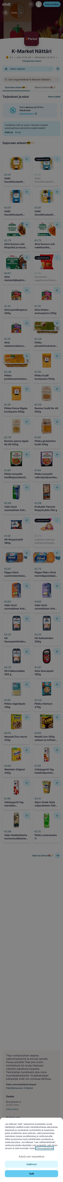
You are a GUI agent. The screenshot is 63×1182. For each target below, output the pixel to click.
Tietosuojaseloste (44, 1148)
